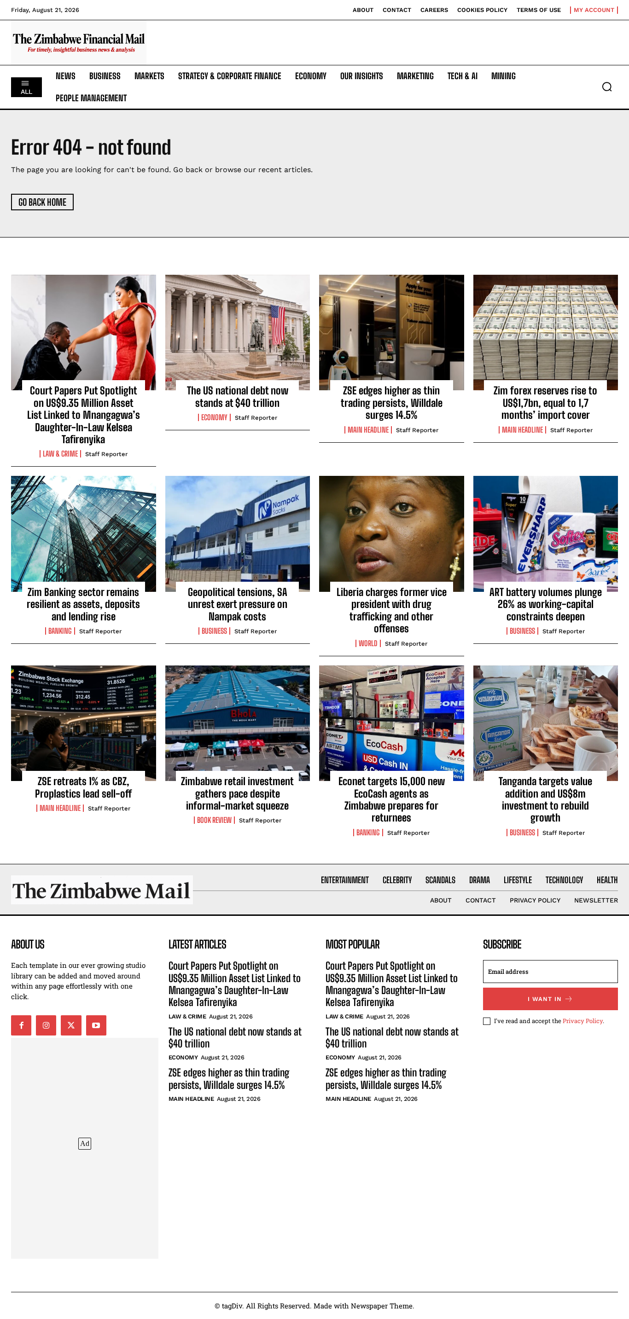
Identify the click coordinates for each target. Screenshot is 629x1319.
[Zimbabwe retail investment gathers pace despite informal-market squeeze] (237, 723)
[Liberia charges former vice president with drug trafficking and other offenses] (391, 534)
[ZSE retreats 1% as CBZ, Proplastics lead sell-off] (83, 723)
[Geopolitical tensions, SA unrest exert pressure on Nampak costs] (237, 534)
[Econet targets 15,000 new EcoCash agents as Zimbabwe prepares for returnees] (391, 723)
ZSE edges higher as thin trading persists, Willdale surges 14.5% (392, 402)
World (368, 643)
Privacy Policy (583, 1021)
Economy (214, 417)
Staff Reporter (106, 454)
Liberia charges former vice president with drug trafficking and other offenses (392, 610)
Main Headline (368, 430)
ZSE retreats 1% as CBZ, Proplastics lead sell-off (83, 787)
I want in (545, 998)
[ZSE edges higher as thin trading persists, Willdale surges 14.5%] (391, 333)
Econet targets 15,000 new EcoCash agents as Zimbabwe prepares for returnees (391, 799)
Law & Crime (60, 453)
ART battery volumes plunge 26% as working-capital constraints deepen (545, 604)
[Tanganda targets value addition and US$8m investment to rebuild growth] (545, 723)
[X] (71, 1025)
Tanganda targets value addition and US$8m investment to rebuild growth (545, 799)
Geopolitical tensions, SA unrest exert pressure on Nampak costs (237, 604)
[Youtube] (96, 1025)
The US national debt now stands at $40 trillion (237, 396)
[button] (607, 86)
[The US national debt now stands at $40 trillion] (237, 333)
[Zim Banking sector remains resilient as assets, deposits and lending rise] (83, 534)
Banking (60, 631)
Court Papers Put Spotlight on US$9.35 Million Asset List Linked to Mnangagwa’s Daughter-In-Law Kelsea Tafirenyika (83, 414)
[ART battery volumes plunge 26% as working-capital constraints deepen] (545, 534)
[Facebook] (21, 1025)
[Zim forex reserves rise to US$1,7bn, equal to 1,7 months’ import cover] (545, 333)
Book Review (214, 820)
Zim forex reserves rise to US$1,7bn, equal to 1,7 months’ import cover (545, 402)
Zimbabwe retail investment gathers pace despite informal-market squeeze (237, 793)
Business (214, 631)
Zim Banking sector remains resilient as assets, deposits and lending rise (83, 604)
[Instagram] (46, 1025)
